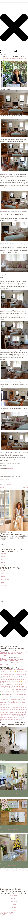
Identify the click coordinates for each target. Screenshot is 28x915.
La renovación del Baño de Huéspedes (10, 758)
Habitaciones (4, 585)
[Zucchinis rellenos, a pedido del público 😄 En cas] (4, 874)
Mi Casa (3, 570)
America (3, 556)
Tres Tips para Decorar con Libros (9, 829)
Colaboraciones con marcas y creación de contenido (12, 660)
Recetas (3, 594)
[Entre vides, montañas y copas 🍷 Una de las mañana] (23, 879)
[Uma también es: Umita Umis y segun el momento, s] (4, 879)
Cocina (3, 576)
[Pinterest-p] (15, 51)
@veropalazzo (3, 720)
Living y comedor (12, 58)
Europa (3, 562)
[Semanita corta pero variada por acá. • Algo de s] (23, 874)
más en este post (8, 177)
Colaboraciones (14, 895)
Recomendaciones (5, 597)
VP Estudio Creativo (8, 664)
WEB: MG (2, 914)
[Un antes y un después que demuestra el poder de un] (14, 884)
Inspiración (3, 591)
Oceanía (3, 565)
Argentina (3, 553)
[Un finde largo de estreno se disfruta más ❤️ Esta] (4, 884)
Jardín (2, 588)
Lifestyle (14, 904)
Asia (2, 559)
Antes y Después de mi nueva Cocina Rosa (11, 793)
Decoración (5, 58)
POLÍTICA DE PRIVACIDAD (6, 912)
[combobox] (14, 6)
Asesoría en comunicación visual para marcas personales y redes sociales (13, 654)
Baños (2, 582)
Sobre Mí (14, 907)
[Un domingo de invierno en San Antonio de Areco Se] (14, 874)
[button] (14, 2)
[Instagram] (1, 51)
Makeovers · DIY (20, 58)
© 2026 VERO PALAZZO (6, 913)
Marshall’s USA (9, 484)
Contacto (14, 910)
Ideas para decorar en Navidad (8, 865)
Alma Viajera (14, 898)
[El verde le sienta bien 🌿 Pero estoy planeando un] (14, 879)
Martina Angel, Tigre (10, 468)
